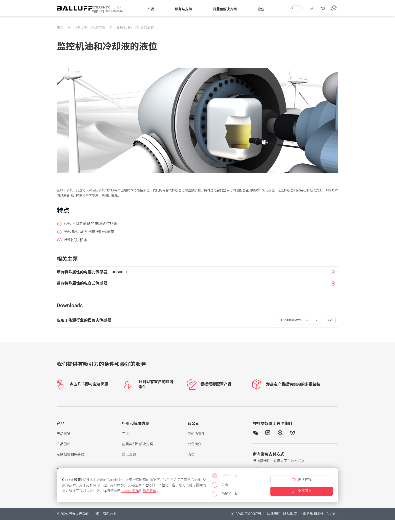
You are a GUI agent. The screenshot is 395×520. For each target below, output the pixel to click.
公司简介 (194, 444)
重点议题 (129, 454)
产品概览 (63, 434)
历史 (191, 454)
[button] (150, 9)
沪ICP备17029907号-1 (247, 514)
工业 (125, 434)
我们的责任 (196, 434)
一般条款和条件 (312, 514)
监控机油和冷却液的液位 (135, 27)
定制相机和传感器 (70, 454)
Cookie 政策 (130, 491)
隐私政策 (290, 514)
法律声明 (273, 514)
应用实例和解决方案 (90, 27)
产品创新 (63, 444)
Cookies (332, 514)
